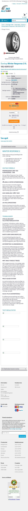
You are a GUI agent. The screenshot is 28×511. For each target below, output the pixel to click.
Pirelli (2, 455)
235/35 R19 (18, 453)
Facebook (4, 406)
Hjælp (14, 3)
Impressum (4, 387)
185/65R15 (14, 80)
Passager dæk (9, 24)
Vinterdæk (17, 24)
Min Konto (24, 3)
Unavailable (14, 121)
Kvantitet (11, 112)
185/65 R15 (18, 455)
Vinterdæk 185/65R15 (6, 141)
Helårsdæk (3, 469)
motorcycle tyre (19, 471)
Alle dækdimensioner (20, 457)
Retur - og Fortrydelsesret (5, 395)
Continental (4, 446)
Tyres (3, 24)
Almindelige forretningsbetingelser (7, 392)
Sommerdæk (4, 465)
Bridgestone (4, 444)
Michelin (3, 453)
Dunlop (23, 24)
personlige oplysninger (16, 428)
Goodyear (3, 451)
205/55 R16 (18, 444)
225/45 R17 (18, 446)
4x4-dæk (17, 467)
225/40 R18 (18, 448)
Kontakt (19, 3)
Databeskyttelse (5, 398)
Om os (2, 385)
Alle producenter (5, 457)
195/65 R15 (18, 451)
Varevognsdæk (19, 469)
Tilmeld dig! (22, 436)
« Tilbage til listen (5, 29)
